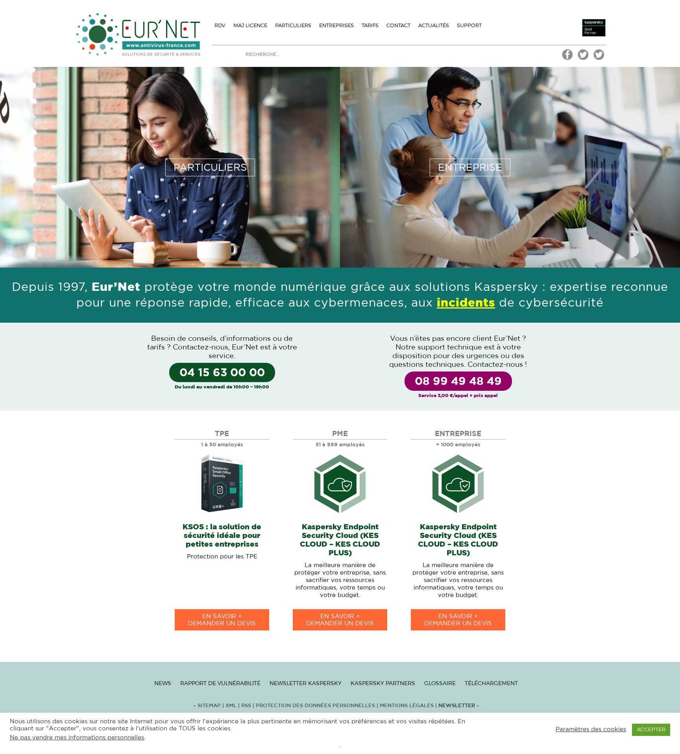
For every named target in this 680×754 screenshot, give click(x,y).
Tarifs (370, 25)
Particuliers (293, 25)
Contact (398, 25)
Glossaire (440, 683)
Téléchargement (491, 683)
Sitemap (209, 705)
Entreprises (336, 25)
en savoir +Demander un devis (222, 620)
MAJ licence (250, 25)
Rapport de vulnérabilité (220, 683)
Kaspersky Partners (383, 683)
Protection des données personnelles (315, 705)
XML (231, 705)
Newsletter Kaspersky (306, 683)
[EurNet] (567, 59)
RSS (247, 705)
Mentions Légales (407, 705)
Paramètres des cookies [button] (591, 729)
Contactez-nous (200, 347)
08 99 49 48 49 (458, 381)
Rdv (219, 25)
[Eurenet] (583, 59)
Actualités (433, 25)
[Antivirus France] (598, 59)
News (162, 683)
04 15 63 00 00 (222, 373)
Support (469, 25)
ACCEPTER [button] (651, 729)
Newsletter (456, 705)
